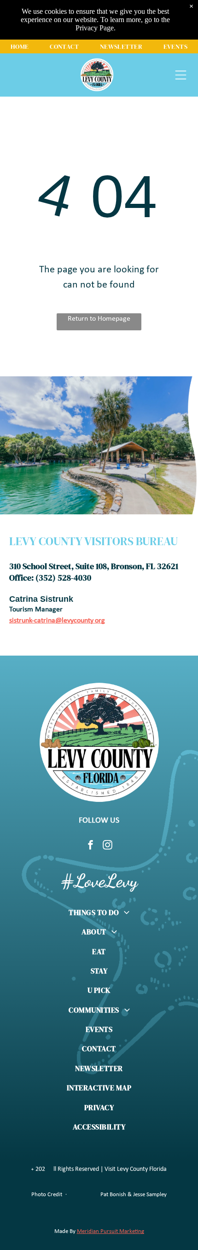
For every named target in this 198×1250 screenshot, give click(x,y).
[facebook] (90, 846)
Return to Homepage (99, 319)
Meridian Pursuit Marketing (110, 1231)
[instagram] (107, 846)
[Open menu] (180, 75)
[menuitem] (20, 46)
